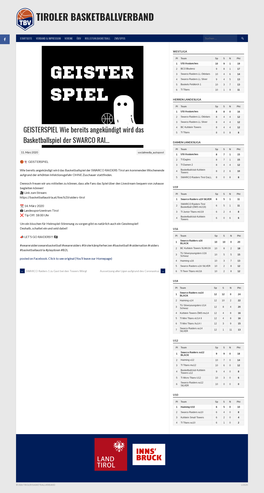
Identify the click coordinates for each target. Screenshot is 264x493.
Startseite (26, 38)
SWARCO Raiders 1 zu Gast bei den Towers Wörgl (54, 271)
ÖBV (79, 38)
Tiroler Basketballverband (95, 16)
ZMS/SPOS (119, 38)
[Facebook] (5, 39)
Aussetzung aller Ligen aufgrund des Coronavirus (132, 271)
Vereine (69, 38)
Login (244, 485)
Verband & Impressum (48, 38)
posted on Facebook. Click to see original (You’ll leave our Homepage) (66, 258)
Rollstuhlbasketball (97, 38)
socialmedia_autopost (151, 152)
